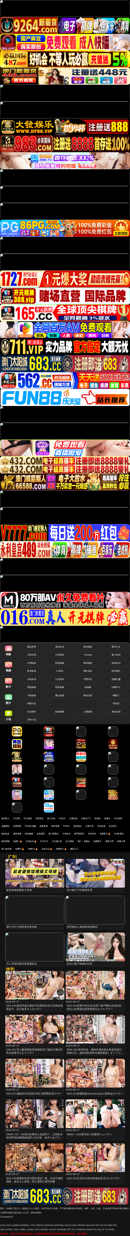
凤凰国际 (17, 826)
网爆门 (116, 695)
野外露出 (116, 670)
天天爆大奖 (57, 841)
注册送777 (86, 818)
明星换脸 (59, 687)
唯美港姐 (87, 662)
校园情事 (59, 711)
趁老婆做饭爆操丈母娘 (19, 890)
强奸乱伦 (59, 646)
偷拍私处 (5, 833)
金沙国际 (70, 841)
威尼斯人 (5, 818)
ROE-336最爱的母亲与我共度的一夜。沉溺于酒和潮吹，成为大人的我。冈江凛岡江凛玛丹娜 (34, 1179)
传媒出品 (31, 703)
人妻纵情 (87, 711)
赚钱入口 (74, 848)
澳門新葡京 (79, 833)
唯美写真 (87, 695)
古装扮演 (31, 679)
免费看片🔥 (105, 833)
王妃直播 (101, 826)
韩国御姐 (59, 662)
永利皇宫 (92, 833)
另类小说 (31, 719)
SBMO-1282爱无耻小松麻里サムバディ (89, 1134)
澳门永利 (51, 818)
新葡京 (107, 818)
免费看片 (97, 841)
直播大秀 (121, 841)
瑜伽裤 (87, 687)
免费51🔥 (17, 841)
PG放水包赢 (30, 826)
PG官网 (16, 818)
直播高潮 (43, 826)
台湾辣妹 (31, 662)
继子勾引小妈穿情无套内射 (21, 926)
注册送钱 (73, 818)
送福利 (97, 818)
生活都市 (31, 711)
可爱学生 (87, 679)
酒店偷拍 (77, 826)
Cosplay (88, 654)
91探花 (59, 670)
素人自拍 (116, 654)
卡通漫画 (31, 695)
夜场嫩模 (29, 833)
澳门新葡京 (53, 833)
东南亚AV (116, 662)
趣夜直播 (17, 833)
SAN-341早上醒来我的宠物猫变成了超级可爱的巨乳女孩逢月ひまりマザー (34, 1051)
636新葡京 (119, 833)
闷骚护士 (116, 687)
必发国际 (41, 833)
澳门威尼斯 (6, 848)
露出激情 (59, 695)
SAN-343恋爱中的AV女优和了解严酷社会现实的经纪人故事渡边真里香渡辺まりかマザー (94, 1007)
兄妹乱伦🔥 (46, 848)
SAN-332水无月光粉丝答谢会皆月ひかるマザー (94, 1178)
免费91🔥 (19, 848)
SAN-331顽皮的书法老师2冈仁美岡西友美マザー (34, 1093)
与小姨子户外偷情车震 (79, 890)
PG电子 (62, 818)
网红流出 (87, 670)
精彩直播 (55, 826)
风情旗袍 (31, 687)
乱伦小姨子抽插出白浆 (79, 963)
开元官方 (44, 841)
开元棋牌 (28, 818)
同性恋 (116, 703)
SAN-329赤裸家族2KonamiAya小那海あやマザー (95, 1093)
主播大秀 (89, 826)
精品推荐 (31, 646)
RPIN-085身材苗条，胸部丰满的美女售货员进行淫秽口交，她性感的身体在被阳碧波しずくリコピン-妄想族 (95, 1053)
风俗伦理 (116, 711)
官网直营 (39, 818)
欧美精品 (87, 646)
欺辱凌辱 (31, 670)
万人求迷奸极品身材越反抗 (21, 963)
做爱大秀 (109, 841)
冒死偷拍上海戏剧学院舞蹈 (82, 926)
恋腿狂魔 (116, 679)
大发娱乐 (66, 833)
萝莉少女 (116, 646)
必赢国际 (5, 826)
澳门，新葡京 (84, 841)
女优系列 (59, 679)
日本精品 (59, 654)
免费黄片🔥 (61, 848)
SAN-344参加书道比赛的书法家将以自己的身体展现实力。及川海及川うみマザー (34, 1007)
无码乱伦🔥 (31, 841)
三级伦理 (31, 654)
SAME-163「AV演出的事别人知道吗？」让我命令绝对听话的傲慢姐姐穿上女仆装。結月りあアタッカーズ (34, 1137)
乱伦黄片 (113, 826)
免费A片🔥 (33, 848)
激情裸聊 (5, 841)
